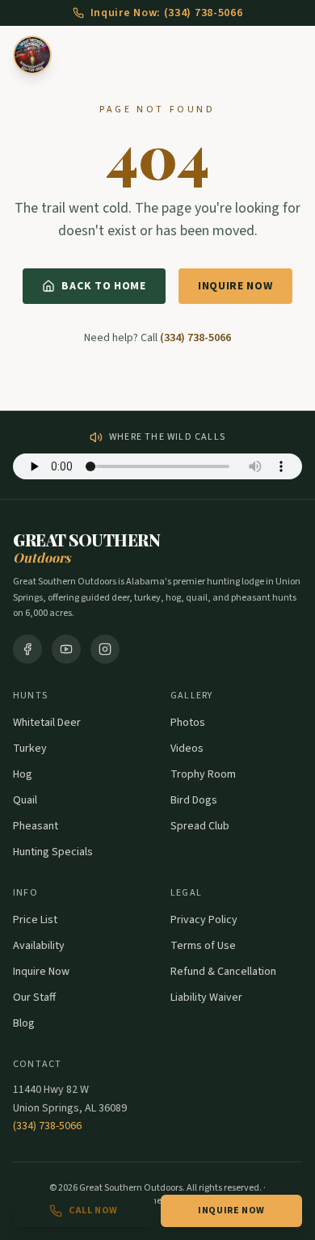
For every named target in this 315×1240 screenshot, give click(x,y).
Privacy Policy (203, 920)
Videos (187, 748)
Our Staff (34, 997)
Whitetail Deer (47, 723)
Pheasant (35, 826)
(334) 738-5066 (195, 338)
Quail (25, 800)
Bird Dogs (193, 800)
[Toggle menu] (292, 55)
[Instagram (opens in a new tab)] (105, 649)
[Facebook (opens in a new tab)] (27, 649)
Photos (187, 723)
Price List (35, 920)
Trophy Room (203, 774)
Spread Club (199, 826)
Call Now (93, 1210)
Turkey (30, 748)
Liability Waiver (206, 997)
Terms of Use (203, 946)
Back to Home (103, 286)
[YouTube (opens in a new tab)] (66, 649)
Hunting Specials (53, 852)
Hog (22, 774)
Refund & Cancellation (223, 972)
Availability (39, 946)
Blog (24, 1023)
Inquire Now (235, 286)
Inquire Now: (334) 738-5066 (166, 13)
